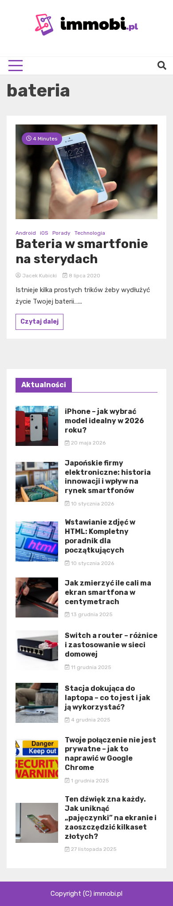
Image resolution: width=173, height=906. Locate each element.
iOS (44, 233)
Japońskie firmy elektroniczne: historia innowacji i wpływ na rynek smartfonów (108, 477)
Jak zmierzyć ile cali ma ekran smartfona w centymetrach (108, 592)
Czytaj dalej (39, 321)
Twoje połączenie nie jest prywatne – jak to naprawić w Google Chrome (110, 754)
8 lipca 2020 (83, 276)
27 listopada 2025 (93, 849)
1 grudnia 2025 (89, 781)
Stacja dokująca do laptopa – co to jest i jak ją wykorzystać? (107, 697)
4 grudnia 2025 (90, 720)
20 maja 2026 (88, 443)
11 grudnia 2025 (90, 667)
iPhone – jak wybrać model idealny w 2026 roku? (104, 420)
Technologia (90, 233)
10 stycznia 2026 (92, 504)
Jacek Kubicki (39, 276)
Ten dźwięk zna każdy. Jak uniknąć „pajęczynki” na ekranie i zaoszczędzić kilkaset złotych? (111, 817)
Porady (61, 233)
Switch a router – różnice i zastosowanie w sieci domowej (111, 644)
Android (26, 233)
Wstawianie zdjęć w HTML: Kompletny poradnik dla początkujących (100, 536)
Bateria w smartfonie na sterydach (82, 251)
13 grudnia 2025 (91, 614)
